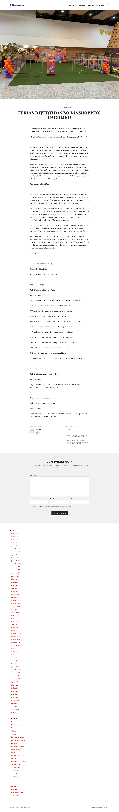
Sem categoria (15, 767)
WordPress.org (16, 795)
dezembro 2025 (16, 549)
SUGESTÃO (81, 5)
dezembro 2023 (16, 600)
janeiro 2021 (15, 703)
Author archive (37, 432)
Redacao (39, 430)
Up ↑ (108, 807)
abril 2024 (14, 588)
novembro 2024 (16, 567)
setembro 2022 (15, 643)
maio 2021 (14, 691)
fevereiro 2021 (15, 700)
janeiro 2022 (15, 667)
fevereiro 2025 (15, 558)
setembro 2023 (15, 609)
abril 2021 (14, 694)
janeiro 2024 (15, 597)
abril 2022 (14, 658)
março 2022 (15, 661)
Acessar (13, 786)
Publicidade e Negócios (18, 761)
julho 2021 (14, 685)
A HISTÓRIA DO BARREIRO (96, 5)
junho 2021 (14, 688)
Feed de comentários (17, 792)
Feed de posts (15, 789)
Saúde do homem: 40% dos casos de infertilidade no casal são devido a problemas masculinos (77, 436)
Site (72, 498)
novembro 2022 (16, 637)
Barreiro (14, 722)
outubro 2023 (15, 606)
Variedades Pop (16, 776)
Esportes (14, 743)
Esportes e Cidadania (17, 746)
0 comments (68, 108)
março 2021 (14, 697)
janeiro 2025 (15, 561)
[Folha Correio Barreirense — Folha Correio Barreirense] (17, 5)
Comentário (33, 475)
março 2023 (15, 627)
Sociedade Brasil (16, 770)
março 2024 (15, 591)
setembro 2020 (15, 706)
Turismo (14, 773)
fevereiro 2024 (15, 594)
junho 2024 (14, 582)
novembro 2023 (16, 603)
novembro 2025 (16, 552)
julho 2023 (14, 615)
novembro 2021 (16, 673)
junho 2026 (14, 537)
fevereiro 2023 (15, 631)
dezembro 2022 (16, 633)
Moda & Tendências (17, 755)
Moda (13, 752)
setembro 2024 (15, 573)
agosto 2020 (15, 709)
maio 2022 (14, 655)
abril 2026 (14, 543)
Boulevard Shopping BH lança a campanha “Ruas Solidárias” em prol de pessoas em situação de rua (77, 442)
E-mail (52, 498)
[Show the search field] (107, 5)
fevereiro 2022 (15, 664)
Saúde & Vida (15, 764)
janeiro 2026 (15, 546)
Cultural (13, 734)
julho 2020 (14, 712)
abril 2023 (14, 624)
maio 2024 (14, 585)
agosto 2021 (14, 682)
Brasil (13, 728)
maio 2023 (14, 621)
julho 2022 (14, 649)
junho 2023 (14, 618)
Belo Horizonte (16, 725)
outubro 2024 (15, 570)
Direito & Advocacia (17, 737)
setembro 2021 (15, 679)
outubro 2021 (15, 676)
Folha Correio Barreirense (22, 807)
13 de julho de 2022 (53, 108)
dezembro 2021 (16, 670)
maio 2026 (14, 540)
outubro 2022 (15, 640)
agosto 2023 (15, 612)
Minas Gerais (15, 749)
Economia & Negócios (18, 740)
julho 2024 (14, 579)
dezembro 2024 (16, 564)
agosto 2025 (15, 555)
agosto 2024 (15, 576)
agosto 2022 (15, 646)
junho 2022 (14, 652)
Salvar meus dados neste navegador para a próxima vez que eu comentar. (51, 506)
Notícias (72, 5)
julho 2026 (14, 534)
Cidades (13, 731)
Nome (32, 498)
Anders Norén (100, 807)
